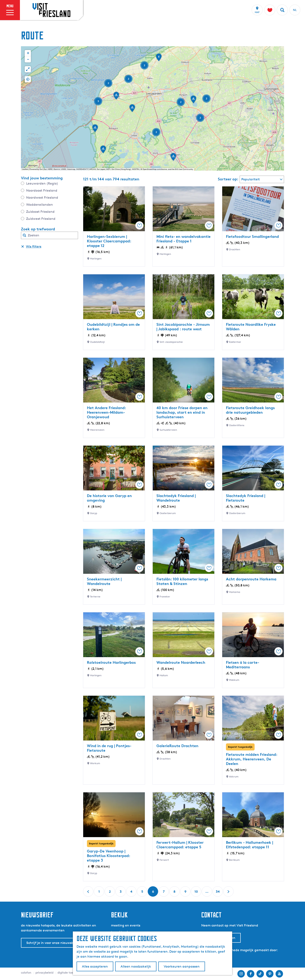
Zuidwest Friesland (40, 219)
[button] (193, 100)
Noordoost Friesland (41, 190)
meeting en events (125, 925)
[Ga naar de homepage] (51, 10)
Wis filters (33, 246)
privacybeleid (44, 972)
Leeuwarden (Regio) (42, 183)
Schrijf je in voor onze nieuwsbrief (52, 943)
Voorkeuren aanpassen (182, 966)
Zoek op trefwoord (38, 229)
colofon (26, 972)
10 (196, 893)
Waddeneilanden (39, 205)
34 (218, 893)
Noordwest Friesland (42, 197)
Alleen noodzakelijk (136, 966)
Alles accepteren (95, 966)
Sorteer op (228, 179)
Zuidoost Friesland (40, 212)
